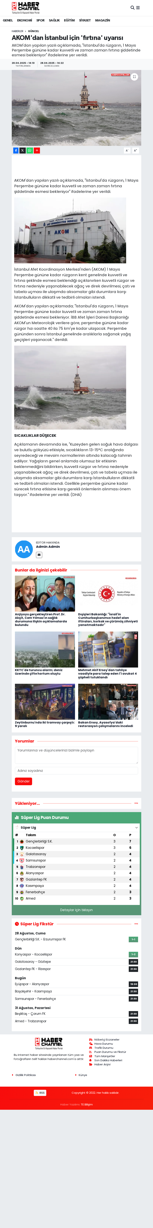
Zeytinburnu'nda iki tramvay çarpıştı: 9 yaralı (45, 724)
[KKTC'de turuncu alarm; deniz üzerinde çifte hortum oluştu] (45, 649)
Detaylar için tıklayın (76, 910)
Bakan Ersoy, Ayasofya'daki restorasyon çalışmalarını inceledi (105, 724)
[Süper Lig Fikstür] (136, 924)
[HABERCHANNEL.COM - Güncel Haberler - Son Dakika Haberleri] (26, 8)
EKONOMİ (24, 20)
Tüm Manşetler (104, 1056)
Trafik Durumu (103, 1048)
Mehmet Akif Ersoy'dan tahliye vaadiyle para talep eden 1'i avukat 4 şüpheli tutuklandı (107, 673)
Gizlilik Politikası (25, 1075)
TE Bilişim (87, 1104)
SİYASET (85, 20)
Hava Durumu (103, 1044)
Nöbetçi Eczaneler (106, 1039)
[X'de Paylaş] (22, 151)
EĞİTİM (69, 20)
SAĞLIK (54, 20)
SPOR (40, 20)
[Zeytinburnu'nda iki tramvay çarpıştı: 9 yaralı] (45, 701)
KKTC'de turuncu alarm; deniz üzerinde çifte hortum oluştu (39, 672)
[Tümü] (136, 803)
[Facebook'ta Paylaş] (15, 151)
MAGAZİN (102, 20)
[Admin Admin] (24, 549)
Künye (83, 1075)
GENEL (8, 20)
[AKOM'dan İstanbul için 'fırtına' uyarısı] (76, 108)
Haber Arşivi (102, 1064)
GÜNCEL (33, 31)
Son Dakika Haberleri (108, 1060)
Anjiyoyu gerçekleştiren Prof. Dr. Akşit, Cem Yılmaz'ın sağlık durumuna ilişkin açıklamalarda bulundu (41, 619)
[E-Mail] (39, 555)
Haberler (17, 31)
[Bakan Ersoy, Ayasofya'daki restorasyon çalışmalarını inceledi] (108, 701)
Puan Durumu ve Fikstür (110, 1052)
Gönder (24, 781)
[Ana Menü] (138, 8)
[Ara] (133, 8)
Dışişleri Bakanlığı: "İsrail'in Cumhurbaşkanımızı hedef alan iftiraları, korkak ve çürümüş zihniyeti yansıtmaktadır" (108, 619)
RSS (42, 1093)
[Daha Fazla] (37, 151)
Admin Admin (48, 546)
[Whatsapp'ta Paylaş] (29, 151)
